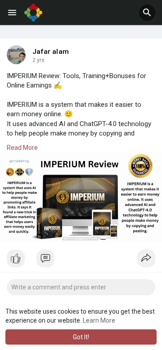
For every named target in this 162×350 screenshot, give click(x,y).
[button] (147, 12)
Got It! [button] (81, 337)
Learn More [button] (99, 320)
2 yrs (38, 60)
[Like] (81, 260)
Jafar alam (50, 52)
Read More (22, 147)
